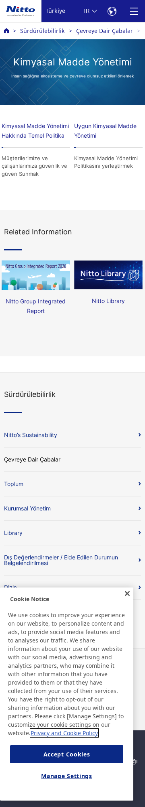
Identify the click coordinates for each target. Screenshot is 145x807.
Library (13, 532)
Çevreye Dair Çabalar (104, 31)
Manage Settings (66, 776)
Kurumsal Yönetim (27, 508)
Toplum (13, 483)
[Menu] (134, 11)
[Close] (127, 593)
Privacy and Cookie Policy (64, 733)
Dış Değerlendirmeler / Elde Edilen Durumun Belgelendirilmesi (61, 560)
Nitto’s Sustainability (30, 434)
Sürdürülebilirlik (42, 31)
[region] (66, 694)
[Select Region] (112, 11)
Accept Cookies (67, 754)
